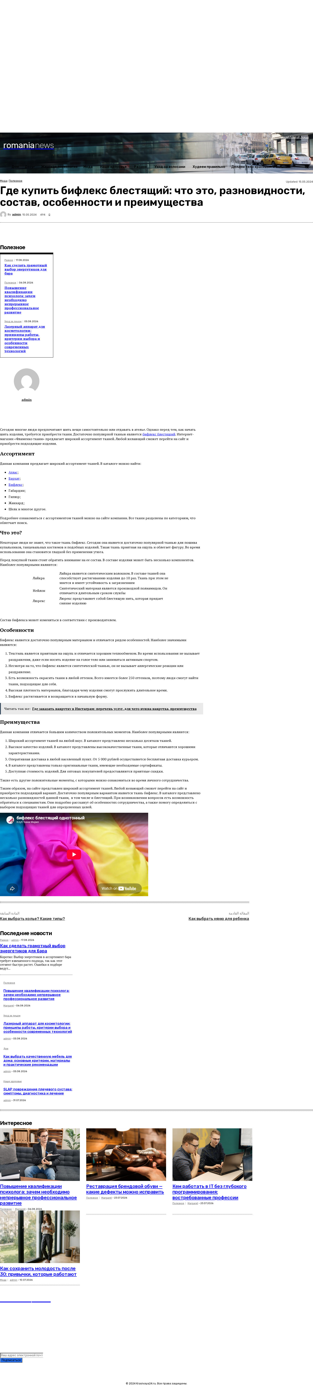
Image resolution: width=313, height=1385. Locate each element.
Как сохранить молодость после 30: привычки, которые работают (38, 1271)
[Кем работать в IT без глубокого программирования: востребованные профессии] (212, 1154)
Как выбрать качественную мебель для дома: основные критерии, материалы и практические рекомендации (37, 1060)
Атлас (13, 472)
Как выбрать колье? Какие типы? (32, 918)
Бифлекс (16, 484)
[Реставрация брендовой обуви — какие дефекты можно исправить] (126, 1154)
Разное (8, 260)
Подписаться (11, 1360)
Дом (5, 1048)
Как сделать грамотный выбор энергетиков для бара (25, 269)
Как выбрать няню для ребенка (219, 918)
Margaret (8, 1005)
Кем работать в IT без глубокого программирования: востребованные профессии (209, 1191)
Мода (3, 180)
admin (16, 214)
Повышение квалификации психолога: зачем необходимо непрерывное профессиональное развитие (21, 300)
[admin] (4, 214)
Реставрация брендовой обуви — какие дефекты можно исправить (125, 1189)
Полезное (15, 180)
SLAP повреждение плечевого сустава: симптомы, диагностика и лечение (37, 1091)
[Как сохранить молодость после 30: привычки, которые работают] (40, 1236)
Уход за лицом (13, 321)
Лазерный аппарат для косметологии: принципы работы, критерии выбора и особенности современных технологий (24, 338)
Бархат (14, 478)
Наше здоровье (12, 1081)
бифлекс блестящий (158, 434)
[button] (306, 166)
